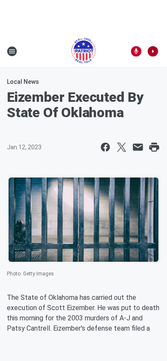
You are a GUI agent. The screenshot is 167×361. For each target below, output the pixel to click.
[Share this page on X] (122, 147)
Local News (23, 81)
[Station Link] (83, 51)
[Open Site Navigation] (12, 51)
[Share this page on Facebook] (105, 147)
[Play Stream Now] (153, 51)
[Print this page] (154, 147)
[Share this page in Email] (138, 147)
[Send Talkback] (136, 51)
